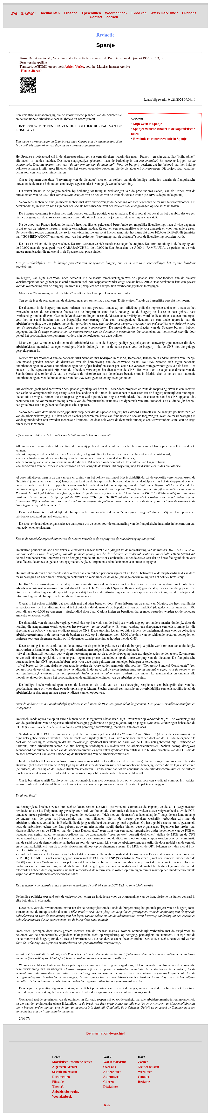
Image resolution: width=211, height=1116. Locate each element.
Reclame (144, 1081)
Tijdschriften (91, 13)
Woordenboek (116, 13)
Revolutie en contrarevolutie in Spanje (159, 138)
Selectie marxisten (64, 1072)
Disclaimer (110, 1086)
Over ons (189, 13)
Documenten (50, 13)
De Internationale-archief (105, 1033)
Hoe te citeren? (31, 70)
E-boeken (139, 13)
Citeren (108, 1081)
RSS (107, 1105)
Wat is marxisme (114, 1062)
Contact (96, 17)
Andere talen (112, 1072)
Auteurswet (111, 1076)
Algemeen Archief (64, 1067)
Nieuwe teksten (148, 1067)
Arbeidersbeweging (65, 1091)
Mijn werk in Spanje (147, 124)
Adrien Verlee (74, 66)
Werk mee (145, 1072)
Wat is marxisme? (164, 13)
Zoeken (112, 17)
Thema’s (58, 1086)
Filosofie (70, 13)
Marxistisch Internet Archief (72, 1062)
